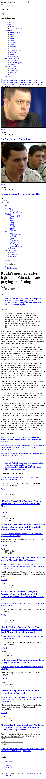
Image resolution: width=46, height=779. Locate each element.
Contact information (17, 28)
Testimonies (14, 71)
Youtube (8, 765)
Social (12, 35)
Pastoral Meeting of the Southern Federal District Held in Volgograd (20, 691)
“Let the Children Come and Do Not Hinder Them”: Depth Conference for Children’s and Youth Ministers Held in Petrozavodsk (21, 629)
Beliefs (12, 26)
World (12, 55)
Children (13, 43)
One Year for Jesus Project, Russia (16, 139)
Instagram (8, 767)
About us (8, 24)
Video (7, 75)
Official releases (15, 51)
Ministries (8, 30)
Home (7, 22)
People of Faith (10, 67)
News (7, 49)
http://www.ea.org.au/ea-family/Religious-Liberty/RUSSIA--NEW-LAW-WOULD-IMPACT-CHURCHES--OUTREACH (22, 447)
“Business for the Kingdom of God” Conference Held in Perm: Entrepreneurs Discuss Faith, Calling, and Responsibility (22, 727)
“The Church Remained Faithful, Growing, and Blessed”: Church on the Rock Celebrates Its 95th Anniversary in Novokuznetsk (23, 527)
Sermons (13, 69)
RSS (7, 769)
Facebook (8, 761)
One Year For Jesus (12, 59)
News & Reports (16, 63)
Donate (7, 77)
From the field (15, 32)
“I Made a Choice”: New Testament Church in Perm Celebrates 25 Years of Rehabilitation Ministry (22, 503)
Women (12, 39)
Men (11, 37)
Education (13, 47)
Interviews (13, 73)
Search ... (4, 2)
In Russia (13, 53)
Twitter (7, 763)
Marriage (13, 45)
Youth (12, 41)
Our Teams (14, 61)
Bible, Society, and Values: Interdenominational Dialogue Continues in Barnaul (22, 661)
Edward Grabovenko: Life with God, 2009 (20, 194)
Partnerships (14, 57)
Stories (12, 65)
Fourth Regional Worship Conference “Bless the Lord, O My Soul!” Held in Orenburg (23, 558)
